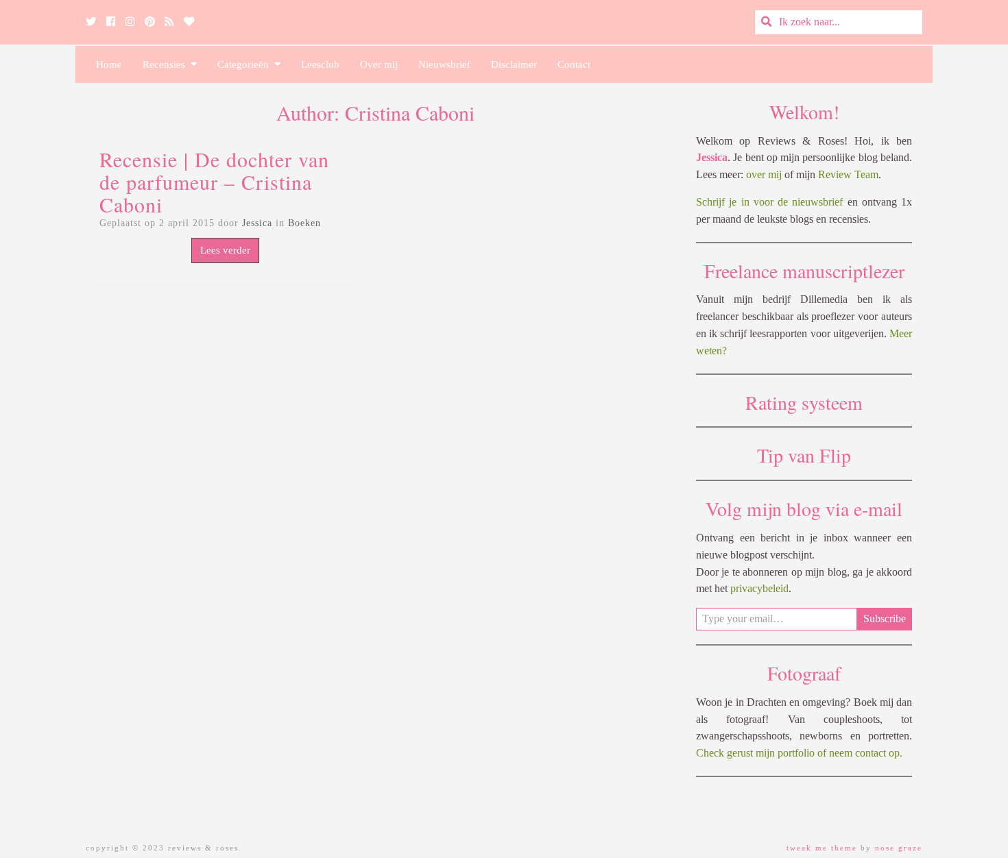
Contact (573, 64)
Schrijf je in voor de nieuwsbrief (769, 202)
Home (109, 64)
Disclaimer (514, 64)
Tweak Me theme (822, 848)
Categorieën (245, 64)
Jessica (257, 223)
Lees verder (225, 250)
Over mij (379, 64)
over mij (764, 174)
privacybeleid (759, 588)
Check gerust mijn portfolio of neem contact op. (799, 753)
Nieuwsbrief (444, 64)
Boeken (304, 223)
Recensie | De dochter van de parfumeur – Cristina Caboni (214, 181)
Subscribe (884, 618)
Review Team (848, 174)
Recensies (167, 64)
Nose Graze (898, 848)
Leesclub (320, 64)
